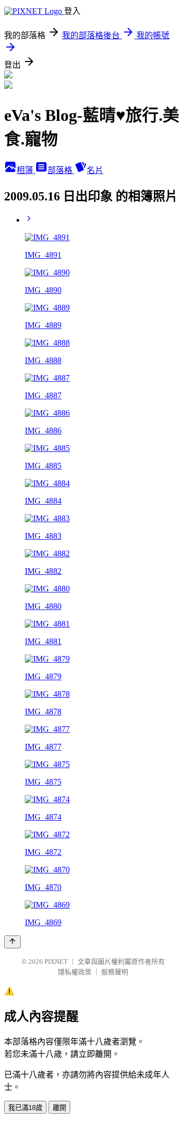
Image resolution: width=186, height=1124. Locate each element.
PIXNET (56, 961)
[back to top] (12, 941)
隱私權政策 (74, 972)
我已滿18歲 (25, 1108)
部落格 (61, 170)
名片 (95, 170)
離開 (59, 1108)
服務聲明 (114, 972)
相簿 (26, 170)
